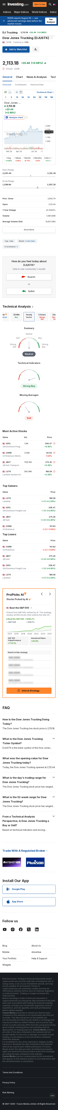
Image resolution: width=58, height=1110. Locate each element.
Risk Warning (8, 1092)
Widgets (6, 964)
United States (30, 241)
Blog (4, 945)
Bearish (31, 277)
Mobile (5, 952)
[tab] (16, 316)
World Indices (39, 12)
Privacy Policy (8, 1082)
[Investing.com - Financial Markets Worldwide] (18, 4)
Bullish (31, 291)
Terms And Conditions (12, 1072)
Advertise (36, 952)
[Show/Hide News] (21, 92)
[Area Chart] (10, 92)
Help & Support (39, 958)
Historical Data (36, 84)
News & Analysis (37, 76)
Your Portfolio (9, 958)
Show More (29, 229)
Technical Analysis (16, 306)
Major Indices (21, 12)
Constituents (21, 84)
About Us (36, 945)
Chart (19, 76)
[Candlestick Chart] (5, 92)
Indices (7, 12)
